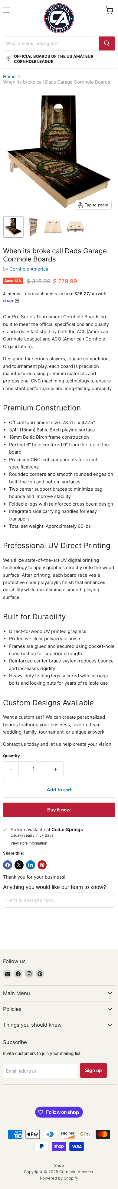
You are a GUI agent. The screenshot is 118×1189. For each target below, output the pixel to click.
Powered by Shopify (59, 1178)
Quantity (11, 756)
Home (9, 76)
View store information (29, 843)
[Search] (107, 43)
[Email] (7, 974)
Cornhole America (28, 269)
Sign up (93, 1070)
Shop (59, 1165)
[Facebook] (18, 974)
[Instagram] (29, 974)
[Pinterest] (40, 974)
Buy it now (59, 810)
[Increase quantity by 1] (56, 769)
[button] (13, 226)
